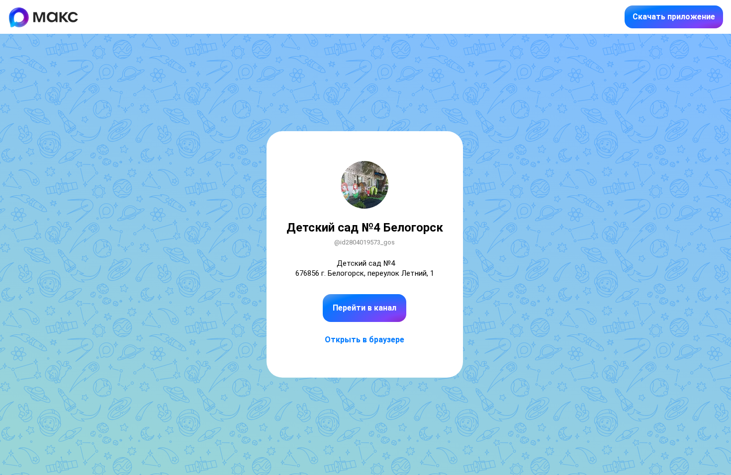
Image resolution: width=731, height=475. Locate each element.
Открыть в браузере (364, 339)
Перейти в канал (364, 308)
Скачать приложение (674, 16)
